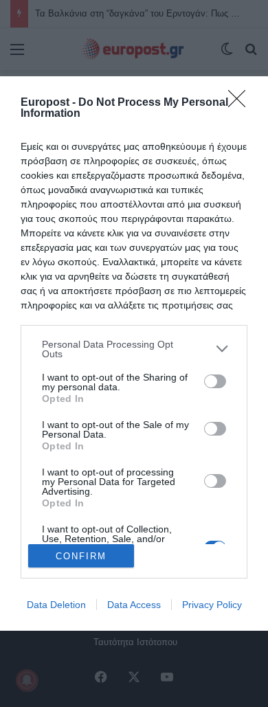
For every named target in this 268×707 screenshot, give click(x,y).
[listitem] (134, 349)
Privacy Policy (212, 604)
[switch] (215, 381)
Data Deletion (56, 604)
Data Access (134, 604)
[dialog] (134, 353)
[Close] (241, 103)
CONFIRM (81, 556)
